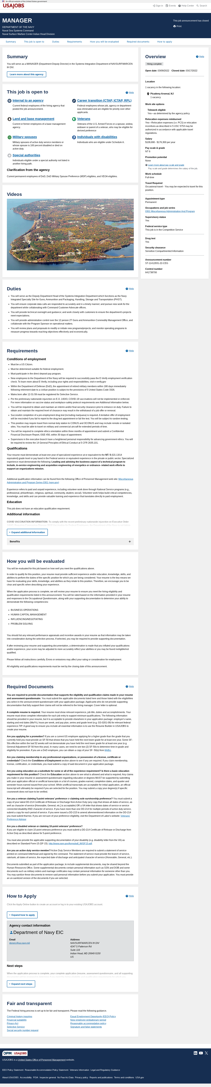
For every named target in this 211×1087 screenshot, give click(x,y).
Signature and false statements (86, 1027)
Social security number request (22, 1030)
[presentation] (175, 95)
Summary (11, 41)
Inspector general (48, 1077)
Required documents (138, 41)
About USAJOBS (10, 1077)
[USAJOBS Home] (14, 6)
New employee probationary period (88, 1020)
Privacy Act (12, 1023)
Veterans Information (79, 1070)
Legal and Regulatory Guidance (105, 1070)
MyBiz (108, 750)
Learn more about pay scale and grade (166, 165)
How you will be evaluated (104, 41)
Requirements (74, 41)
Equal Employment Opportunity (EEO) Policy (93, 1016)
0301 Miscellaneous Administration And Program (170, 211)
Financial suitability (17, 1020)
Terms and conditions (124, 1077)
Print (179, 26)
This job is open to (34, 41)
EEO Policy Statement (12, 1070)
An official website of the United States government (26, 1)
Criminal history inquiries (19, 1016)
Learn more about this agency (26, 74)
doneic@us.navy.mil (19, 943)
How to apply (164, 41)
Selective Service (16, 1027)
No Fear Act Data (65, 1077)
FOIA (35, 1077)
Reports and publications (101, 1077)
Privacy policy (81, 1077)
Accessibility (26, 1077)
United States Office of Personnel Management (42, 1060)
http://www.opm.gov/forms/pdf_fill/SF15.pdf (70, 843)
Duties (55, 41)
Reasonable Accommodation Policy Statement (46, 1070)
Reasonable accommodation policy (88, 1023)
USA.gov (139, 1077)
